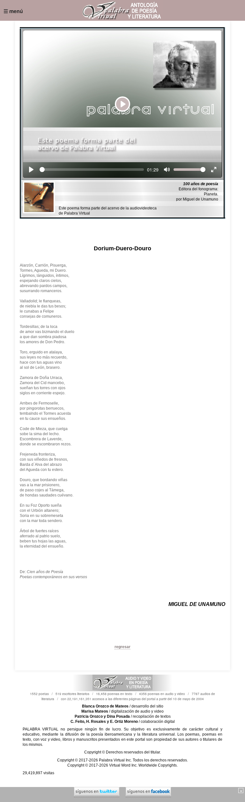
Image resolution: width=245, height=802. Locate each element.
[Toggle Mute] (167, 169)
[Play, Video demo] (31, 169)
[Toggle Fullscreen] (214, 169)
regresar (122, 647)
